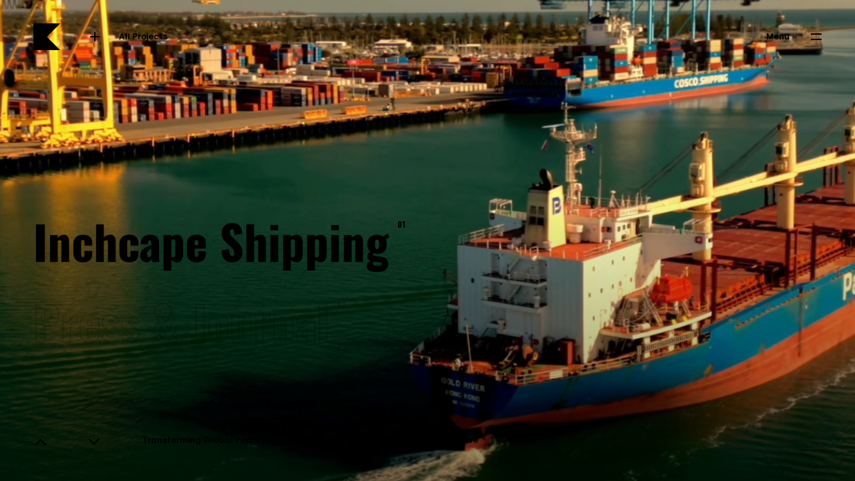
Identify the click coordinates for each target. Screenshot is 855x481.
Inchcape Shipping (214, 240)
